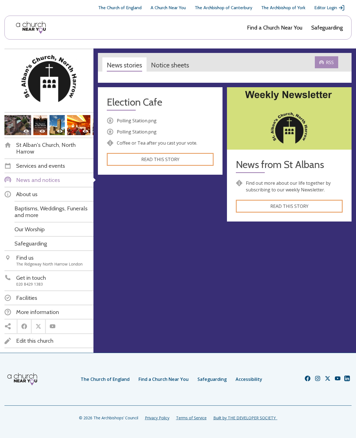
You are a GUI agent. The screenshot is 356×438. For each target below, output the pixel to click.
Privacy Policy (157, 417)
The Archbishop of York (283, 7)
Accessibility (249, 379)
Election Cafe (134, 102)
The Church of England (120, 7)
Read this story (160, 159)
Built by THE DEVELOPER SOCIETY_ (245, 417)
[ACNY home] (31, 28)
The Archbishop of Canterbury (223, 7)
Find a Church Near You (274, 27)
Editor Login (325, 7)
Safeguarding (327, 27)
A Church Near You (168, 7)
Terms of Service (191, 417)
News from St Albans (280, 165)
